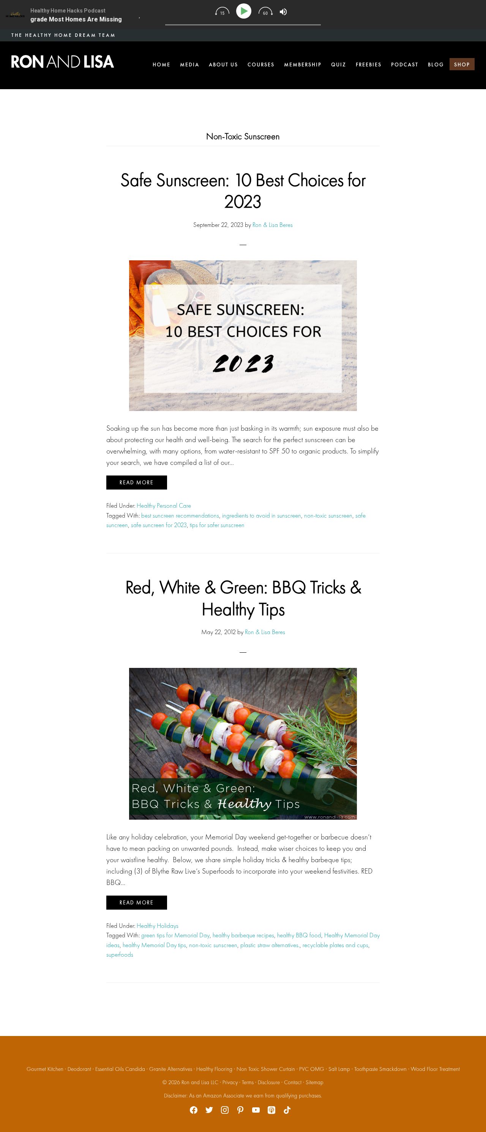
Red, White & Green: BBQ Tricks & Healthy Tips (243, 597)
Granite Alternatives (170, 1069)
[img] (222, 11)
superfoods (119, 954)
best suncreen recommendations (180, 515)
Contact (292, 1082)
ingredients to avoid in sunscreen (261, 515)
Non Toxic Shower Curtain (266, 1069)
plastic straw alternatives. (270, 945)
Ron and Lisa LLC (199, 1082)
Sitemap (314, 1082)
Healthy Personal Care (164, 505)
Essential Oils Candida (120, 1069)
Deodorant (79, 1069)
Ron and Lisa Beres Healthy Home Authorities (62, 61)
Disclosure (269, 1082)
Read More (137, 482)
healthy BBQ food (299, 935)
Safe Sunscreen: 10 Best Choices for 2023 (243, 190)
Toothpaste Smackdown (380, 1069)
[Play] (245, 11)
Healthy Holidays (157, 925)
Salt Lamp (339, 1069)
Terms (248, 1082)
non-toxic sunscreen (328, 515)
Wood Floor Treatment (435, 1069)
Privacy (230, 1082)
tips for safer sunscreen (217, 525)
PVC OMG (311, 1069)
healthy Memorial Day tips (154, 945)
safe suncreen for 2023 (159, 525)
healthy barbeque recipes (243, 935)
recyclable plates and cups (335, 945)
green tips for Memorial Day (175, 935)
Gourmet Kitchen (45, 1069)
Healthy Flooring (214, 1069)
